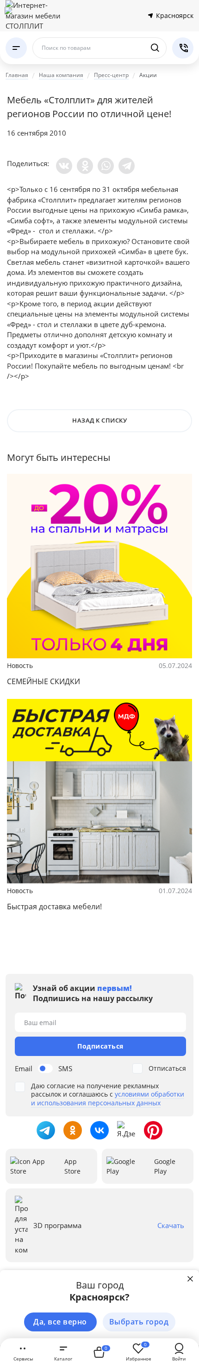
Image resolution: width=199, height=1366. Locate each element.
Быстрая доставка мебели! (54, 906)
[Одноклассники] (85, 166)
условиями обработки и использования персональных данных (107, 1098)
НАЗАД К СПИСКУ (99, 420)
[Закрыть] (190, 1279)
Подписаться (100, 1046)
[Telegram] (126, 166)
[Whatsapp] (106, 166)
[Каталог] (16, 48)
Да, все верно (60, 1322)
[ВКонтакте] (64, 166)
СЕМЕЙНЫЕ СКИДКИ (43, 681)
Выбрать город (139, 1322)
